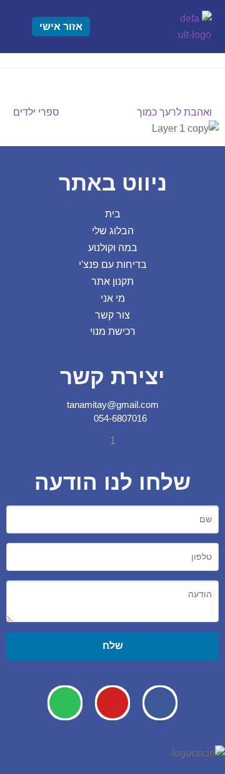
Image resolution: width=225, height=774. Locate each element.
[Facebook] (160, 702)
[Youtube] (112, 702)
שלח (112, 645)
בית (113, 214)
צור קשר (112, 315)
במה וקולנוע (113, 247)
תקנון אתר (112, 281)
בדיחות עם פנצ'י (113, 264)
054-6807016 (119, 418)
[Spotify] (65, 702)
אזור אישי (60, 26)
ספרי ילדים (36, 110)
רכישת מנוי (113, 331)
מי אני (113, 298)
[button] (139, 26)
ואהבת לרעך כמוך (174, 110)
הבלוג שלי (113, 231)
